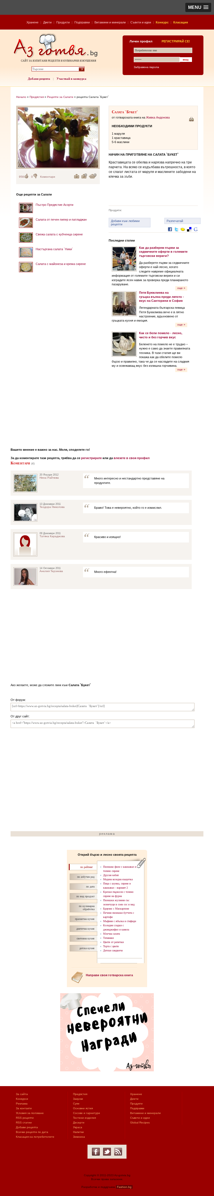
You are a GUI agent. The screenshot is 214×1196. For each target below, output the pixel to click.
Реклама (22, 1103)
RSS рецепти (25, 1117)
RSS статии (24, 1122)
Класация (180, 22)
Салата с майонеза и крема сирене (61, 264)
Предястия (37, 96)
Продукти (63, 22)
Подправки (82, 22)
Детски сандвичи (113, 950)
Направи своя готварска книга (109, 975)
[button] (198, 7)
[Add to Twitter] (176, 233)
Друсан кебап (111, 875)
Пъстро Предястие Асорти (54, 204)
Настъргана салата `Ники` (54, 249)
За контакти (24, 1108)
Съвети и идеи (140, 22)
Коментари (47, 176)
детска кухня (86, 948)
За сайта (22, 1094)
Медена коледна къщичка (118, 879)
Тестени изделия (84, 1117)
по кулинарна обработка (86, 908)
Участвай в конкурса (71, 78)
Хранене (32, 22)
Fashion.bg (124, 1186)
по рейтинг (86, 867)
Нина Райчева (49, 477)
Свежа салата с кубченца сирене (59, 234)
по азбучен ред (85, 876)
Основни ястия (83, 1108)
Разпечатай (175, 221)
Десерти (78, 1122)
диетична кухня (85, 928)
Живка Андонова (158, 117)
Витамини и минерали (110, 22)
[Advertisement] (58, 358)
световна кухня (85, 938)
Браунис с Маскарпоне (116, 908)
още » (181, 288)
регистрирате (91, 458)
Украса (77, 1127)
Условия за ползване (30, 1113)
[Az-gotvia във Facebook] (96, 1151)
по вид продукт (85, 896)
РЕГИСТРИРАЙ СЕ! (176, 41)
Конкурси (22, 1098)
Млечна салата (111, 933)
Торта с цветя (111, 946)
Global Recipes (140, 1122)
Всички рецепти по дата (32, 1132)
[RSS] (118, 1151)
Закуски (78, 1098)
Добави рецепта (39, 78)
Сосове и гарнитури (86, 1113)
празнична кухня (84, 918)
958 (21, 176)
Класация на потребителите (35, 1136)
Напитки (78, 1132)
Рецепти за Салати (60, 96)
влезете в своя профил (132, 458)
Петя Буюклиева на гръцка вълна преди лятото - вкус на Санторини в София (161, 296)
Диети (47, 22)
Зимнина (79, 1136)
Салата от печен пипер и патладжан (61, 219)
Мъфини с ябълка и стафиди (119, 921)
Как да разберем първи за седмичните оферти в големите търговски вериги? (163, 251)
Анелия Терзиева (51, 571)
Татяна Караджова (52, 536)
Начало (21, 96)
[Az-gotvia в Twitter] (107, 1151)
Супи (76, 1103)
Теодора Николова (52, 506)
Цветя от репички (113, 942)
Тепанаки (108, 937)
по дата (90, 886)
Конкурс (162, 22)
